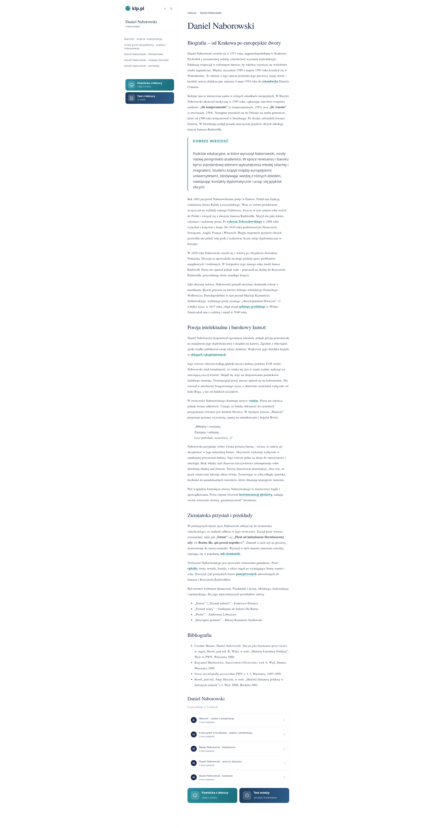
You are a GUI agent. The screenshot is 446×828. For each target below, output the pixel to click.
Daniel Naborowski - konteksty (141, 66)
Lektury (191, 12)
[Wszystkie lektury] (165, 8)
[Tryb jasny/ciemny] (171, 8)
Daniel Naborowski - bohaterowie (143, 54)
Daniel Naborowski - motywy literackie (146, 60)
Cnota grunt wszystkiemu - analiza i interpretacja (145, 46)
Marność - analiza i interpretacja (143, 39)
